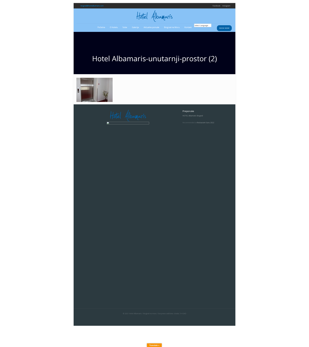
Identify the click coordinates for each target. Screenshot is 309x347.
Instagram (226, 6)
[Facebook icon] (152, 317)
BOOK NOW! (224, 28)
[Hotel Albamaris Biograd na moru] (154, 16)
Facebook (216, 6)
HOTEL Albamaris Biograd (193, 115)
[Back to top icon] (297, 342)
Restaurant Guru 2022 (205, 122)
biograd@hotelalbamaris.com (92, 6)
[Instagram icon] (154, 317)
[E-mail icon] (157, 317)
